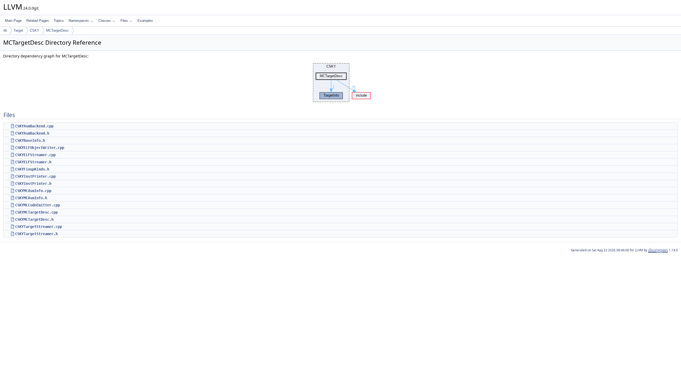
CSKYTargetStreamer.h (36, 234)
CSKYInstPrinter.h (33, 183)
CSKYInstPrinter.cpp (35, 176)
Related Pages (37, 21)
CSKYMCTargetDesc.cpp (36, 212)
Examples (145, 21)
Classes (104, 21)
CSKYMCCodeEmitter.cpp (37, 205)
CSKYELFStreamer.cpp (35, 155)
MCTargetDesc (57, 30)
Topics (59, 21)
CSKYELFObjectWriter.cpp (39, 147)
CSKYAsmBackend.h (32, 133)
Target (18, 30)
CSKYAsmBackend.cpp (34, 126)
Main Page (13, 21)
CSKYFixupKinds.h (32, 169)
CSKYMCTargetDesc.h (34, 219)
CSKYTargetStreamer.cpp (38, 226)
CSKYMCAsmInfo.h (31, 198)
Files (124, 21)
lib (5, 30)
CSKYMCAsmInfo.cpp (33, 191)
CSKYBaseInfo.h (30, 140)
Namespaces (79, 21)
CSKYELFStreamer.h (33, 162)
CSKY (34, 30)
